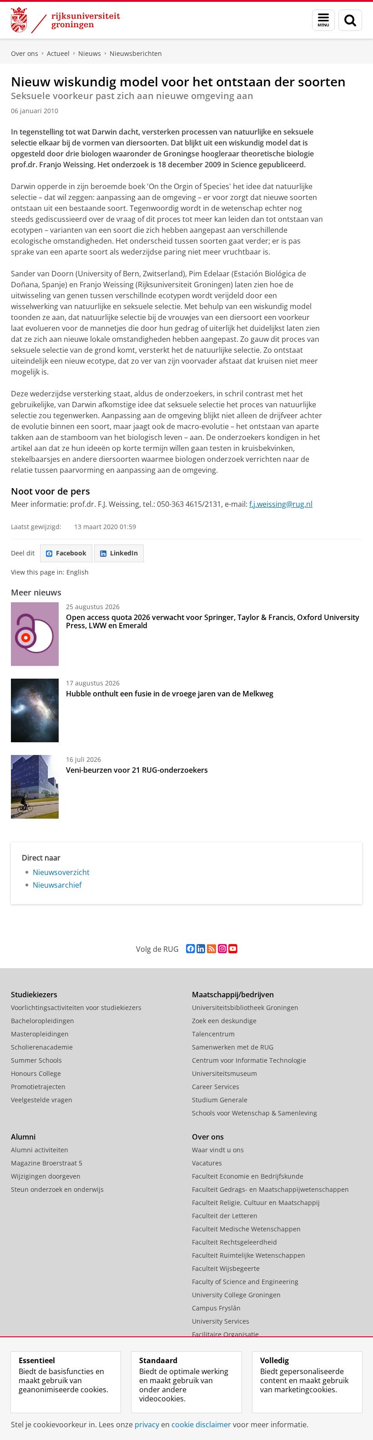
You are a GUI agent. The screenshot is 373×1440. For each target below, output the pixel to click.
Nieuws (89, 53)
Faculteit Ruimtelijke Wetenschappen (248, 1255)
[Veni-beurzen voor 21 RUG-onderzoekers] (35, 787)
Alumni (23, 1136)
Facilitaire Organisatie (225, 1334)
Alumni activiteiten (39, 1149)
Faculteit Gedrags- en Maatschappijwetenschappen (270, 1189)
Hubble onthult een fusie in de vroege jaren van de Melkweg (169, 694)
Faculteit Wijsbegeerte (226, 1268)
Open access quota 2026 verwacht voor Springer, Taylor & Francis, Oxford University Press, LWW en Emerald (212, 621)
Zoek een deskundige (224, 1020)
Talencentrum (213, 1034)
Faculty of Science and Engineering (245, 1281)
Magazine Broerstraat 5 (46, 1163)
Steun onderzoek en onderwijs (57, 1189)
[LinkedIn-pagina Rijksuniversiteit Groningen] (201, 949)
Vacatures (207, 1163)
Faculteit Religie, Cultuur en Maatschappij (256, 1202)
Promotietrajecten (38, 1086)
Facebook (71, 553)
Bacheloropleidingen (42, 1020)
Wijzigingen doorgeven (46, 1176)
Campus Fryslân (216, 1308)
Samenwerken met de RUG (232, 1047)
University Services (220, 1321)
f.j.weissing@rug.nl (281, 504)
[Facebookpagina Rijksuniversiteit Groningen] (190, 949)
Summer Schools (36, 1060)
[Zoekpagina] (350, 20)
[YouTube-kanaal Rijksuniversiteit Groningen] (232, 949)
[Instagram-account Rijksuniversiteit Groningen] (222, 949)
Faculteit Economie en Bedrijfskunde (247, 1176)
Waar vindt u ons (218, 1149)
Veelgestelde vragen (41, 1099)
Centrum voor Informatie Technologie (249, 1060)
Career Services (215, 1086)
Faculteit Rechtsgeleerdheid (234, 1242)
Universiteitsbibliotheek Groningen (245, 1007)
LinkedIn (124, 553)
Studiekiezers (34, 994)
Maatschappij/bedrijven (233, 994)
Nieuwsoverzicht (61, 872)
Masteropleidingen (40, 1034)
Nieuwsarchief (57, 885)
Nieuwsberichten (136, 53)
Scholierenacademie (42, 1047)
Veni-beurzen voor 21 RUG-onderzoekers (137, 770)
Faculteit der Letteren (224, 1215)
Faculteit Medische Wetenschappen (246, 1229)
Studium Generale (219, 1099)
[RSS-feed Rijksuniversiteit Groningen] (211, 949)
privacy (147, 1424)
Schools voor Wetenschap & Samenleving (254, 1113)
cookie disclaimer (201, 1424)
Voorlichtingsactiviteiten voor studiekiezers (76, 1007)
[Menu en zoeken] (323, 20)
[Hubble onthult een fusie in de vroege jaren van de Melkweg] (35, 710)
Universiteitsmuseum (224, 1073)
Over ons (24, 53)
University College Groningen (236, 1294)
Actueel (58, 53)
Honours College (36, 1073)
